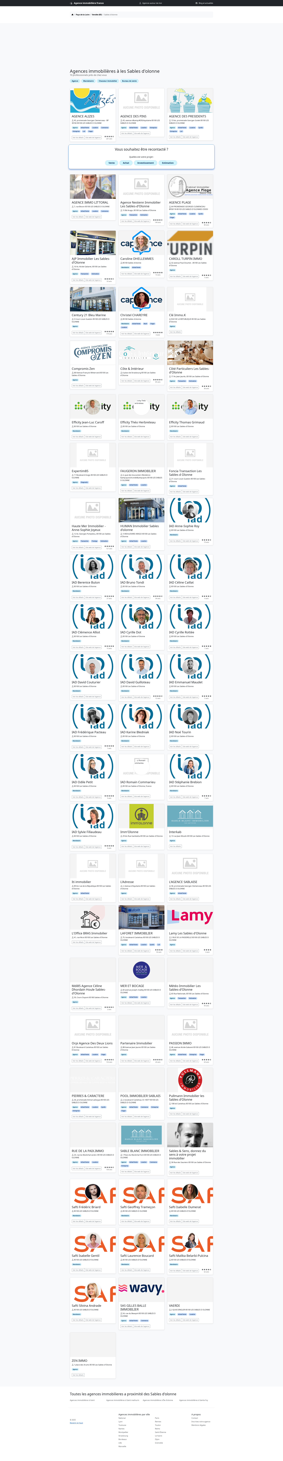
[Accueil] (72, 14)
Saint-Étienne (160, 1432)
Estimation (168, 162)
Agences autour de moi (152, 3)
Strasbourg (123, 1436)
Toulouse (122, 1425)
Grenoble (159, 1443)
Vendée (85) (97, 14)
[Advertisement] (141, 46)
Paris (157, 1418)
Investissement (145, 162)
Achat (126, 162)
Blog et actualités (205, 3)
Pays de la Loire (82, 14)
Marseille (122, 1446)
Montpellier (123, 1432)
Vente (112, 162)
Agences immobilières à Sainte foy (193, 1400)
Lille (120, 1443)
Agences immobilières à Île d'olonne (158, 1400)
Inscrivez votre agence (200, 1421)
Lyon (120, 1421)
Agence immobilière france (89, 3)
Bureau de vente (129, 81)
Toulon (158, 1425)
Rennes (158, 1421)
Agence (75, 81)
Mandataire (88, 81)
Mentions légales (198, 1425)
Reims (157, 1428)
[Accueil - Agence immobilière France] (87, 1415)
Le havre (158, 1436)
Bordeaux (123, 1439)
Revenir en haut (76, 1423)
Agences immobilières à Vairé (82, 1400)
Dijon (157, 1439)
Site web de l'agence (93, 137)
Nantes (121, 1428)
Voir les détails (78, 137)
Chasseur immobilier (108, 81)
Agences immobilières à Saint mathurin (122, 1400)
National (122, 1418)
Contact (194, 1418)
